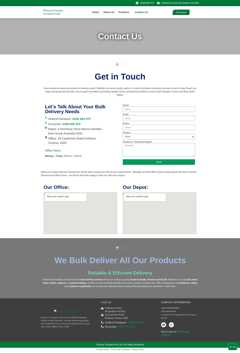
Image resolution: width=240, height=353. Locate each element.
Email (125, 114)
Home (95, 12)
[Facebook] (163, 324)
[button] (124, 12)
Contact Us (141, 12)
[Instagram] (171, 324)
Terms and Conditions (120, 349)
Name (126, 105)
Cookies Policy (102, 349)
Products (123, 12)
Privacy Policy (138, 349)
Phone (126, 123)
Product (126, 133)
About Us (108, 12)
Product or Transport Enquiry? (137, 142)
